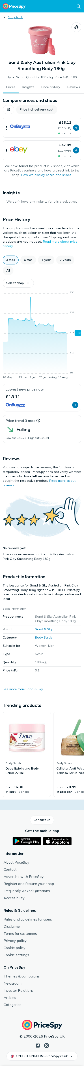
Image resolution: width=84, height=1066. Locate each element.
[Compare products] (76, 27)
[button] (8, 109)
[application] (42, 335)
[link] (27, 754)
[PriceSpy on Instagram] (46, 1045)
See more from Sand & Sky (23, 689)
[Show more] (6, 128)
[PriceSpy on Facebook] (37, 1045)
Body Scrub (15, 17)
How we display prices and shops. (46, 175)
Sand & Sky (43, 629)
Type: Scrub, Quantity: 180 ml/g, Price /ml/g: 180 (42, 77)
